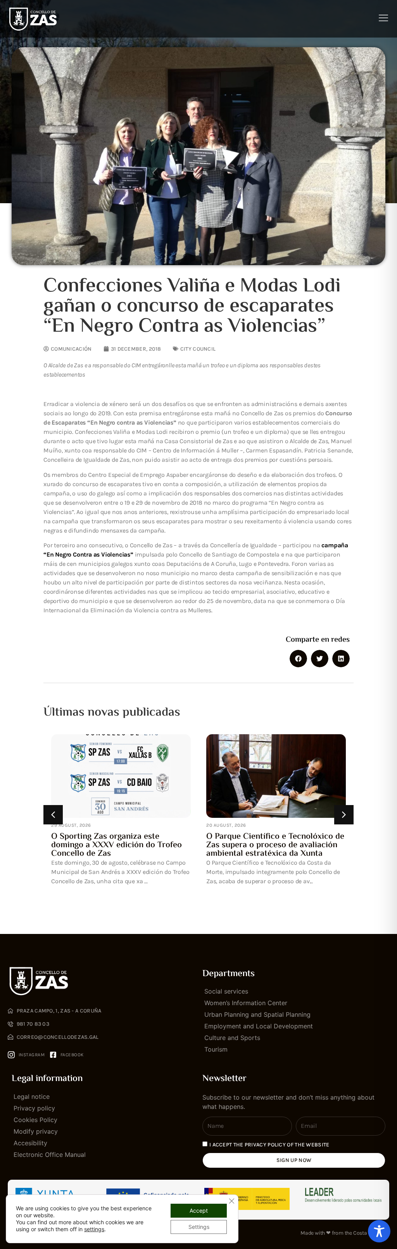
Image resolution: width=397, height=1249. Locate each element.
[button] (298, 658)
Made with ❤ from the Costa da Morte (344, 1233)
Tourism (216, 1049)
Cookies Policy (35, 1120)
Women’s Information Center (245, 1003)
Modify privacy (36, 1131)
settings (94, 1229)
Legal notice (32, 1096)
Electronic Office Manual (50, 1154)
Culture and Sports (232, 1038)
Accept (199, 1210)
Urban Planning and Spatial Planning (257, 1014)
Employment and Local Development (258, 1026)
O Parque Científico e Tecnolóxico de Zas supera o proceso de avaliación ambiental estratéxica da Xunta (275, 845)
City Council (198, 349)
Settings (198, 1226)
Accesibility (30, 1143)
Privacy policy (34, 1108)
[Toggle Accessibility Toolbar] (379, 1231)
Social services (226, 991)
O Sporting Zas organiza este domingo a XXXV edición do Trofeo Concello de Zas (116, 845)
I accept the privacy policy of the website (269, 1144)
